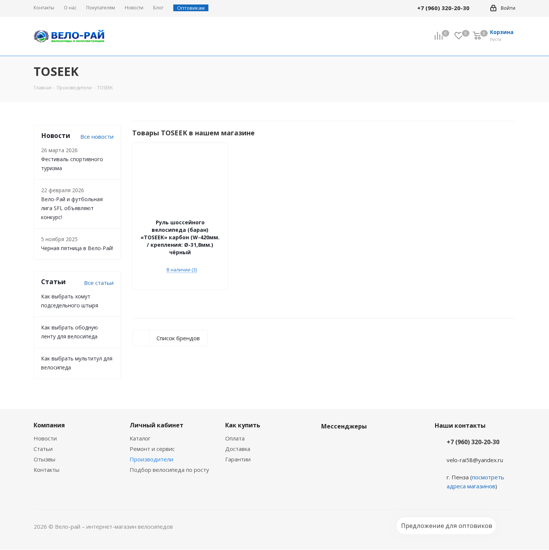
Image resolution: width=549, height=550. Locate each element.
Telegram (347, 443)
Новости (45, 438)
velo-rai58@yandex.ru (475, 460)
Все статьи (99, 282)
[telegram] (480, 8)
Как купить (242, 425)
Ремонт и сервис (152, 448)
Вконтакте (328, 443)
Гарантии (238, 459)
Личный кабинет (156, 425)
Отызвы (44, 459)
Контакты (46, 469)
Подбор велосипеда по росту (169, 469)
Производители (151, 459)
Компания (49, 425)
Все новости (97, 136)
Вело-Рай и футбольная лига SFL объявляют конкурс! (72, 208)
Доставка (237, 448)
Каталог (140, 438)
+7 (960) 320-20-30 (473, 442)
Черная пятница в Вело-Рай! (77, 248)
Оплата (235, 438)
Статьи (43, 448)
